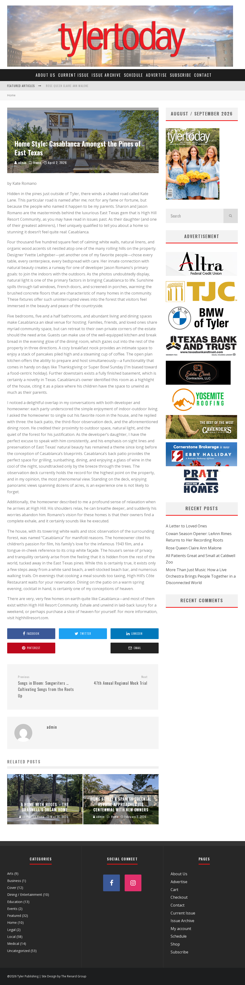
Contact (203, 75)
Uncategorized (18, 950)
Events (12, 908)
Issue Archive (106, 75)
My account (181, 928)
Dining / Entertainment (24, 894)
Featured (14, 915)
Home (37, 162)
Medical (13, 943)
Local (11, 936)
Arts (10, 873)
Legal (11, 929)
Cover (11, 887)
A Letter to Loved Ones (186, 526)
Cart (174, 889)
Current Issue (73, 75)
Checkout (179, 897)
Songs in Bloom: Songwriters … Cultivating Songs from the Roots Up (46, 687)
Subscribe (180, 75)
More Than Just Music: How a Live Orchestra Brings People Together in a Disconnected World (201, 576)
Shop (175, 944)
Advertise (156, 75)
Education (14, 901)
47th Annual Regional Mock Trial (120, 680)
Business (14, 880)
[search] (230, 216)
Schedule (133, 75)
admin (21, 162)
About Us (45, 75)
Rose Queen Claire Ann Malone (67, 86)
